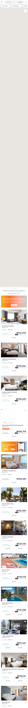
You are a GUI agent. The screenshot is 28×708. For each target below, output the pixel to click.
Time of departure (15, 6)
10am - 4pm (14, 403)
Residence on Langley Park (14, 469)
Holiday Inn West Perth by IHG (14, 391)
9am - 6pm (14, 581)
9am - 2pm (8, 614)
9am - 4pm (14, 515)
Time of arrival (4, 6)
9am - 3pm (14, 370)
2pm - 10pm (20, 647)
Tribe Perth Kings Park (14, 635)
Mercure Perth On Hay (14, 502)
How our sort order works (13, 293)
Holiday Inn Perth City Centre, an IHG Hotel (14, 668)
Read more (14, 305)
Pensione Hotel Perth (14, 535)
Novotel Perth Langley (14, 325)
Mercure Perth (14, 569)
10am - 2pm (20, 548)
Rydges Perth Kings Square (14, 358)
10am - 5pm (14, 337)
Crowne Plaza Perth (14, 602)
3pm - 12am (20, 614)
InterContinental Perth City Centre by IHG (14, 424)
